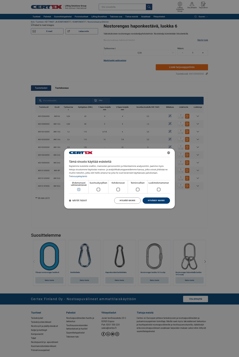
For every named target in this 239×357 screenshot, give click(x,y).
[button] (78, 200)
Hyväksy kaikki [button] (156, 200)
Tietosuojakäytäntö (78, 176)
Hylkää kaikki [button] (127, 200)
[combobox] (168, 152)
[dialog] (119, 178)
